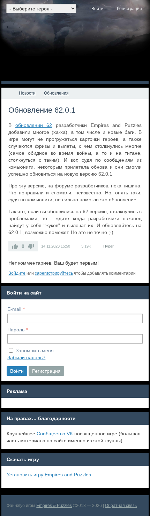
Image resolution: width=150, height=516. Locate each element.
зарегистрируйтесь (54, 273)
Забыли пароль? (26, 357)
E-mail (14, 309)
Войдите (16, 273)
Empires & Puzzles (54, 505)
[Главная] (7, 93)
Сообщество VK (55, 433)
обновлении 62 (33, 125)
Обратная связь (121, 505)
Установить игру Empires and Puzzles (49, 474)
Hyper (108, 246)
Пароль (15, 329)
